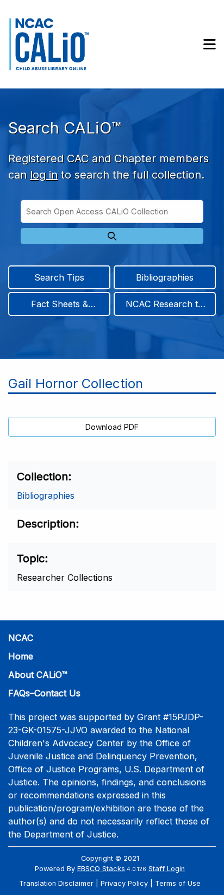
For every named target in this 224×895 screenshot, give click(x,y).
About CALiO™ (37, 674)
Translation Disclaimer (56, 883)
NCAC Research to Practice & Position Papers (164, 307)
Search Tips (59, 277)
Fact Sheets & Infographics (59, 307)
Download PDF (112, 426)
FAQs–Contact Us (44, 693)
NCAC (20, 637)
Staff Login (166, 869)
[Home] (49, 44)
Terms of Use (178, 883)
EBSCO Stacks (101, 869)
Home (20, 656)
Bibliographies (165, 277)
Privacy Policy (124, 883)
